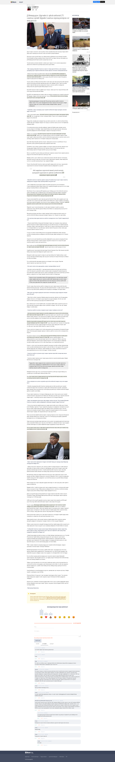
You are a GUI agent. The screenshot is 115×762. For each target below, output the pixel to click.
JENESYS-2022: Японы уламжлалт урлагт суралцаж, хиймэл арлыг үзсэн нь (81, 108)
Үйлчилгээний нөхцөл (34, 756)
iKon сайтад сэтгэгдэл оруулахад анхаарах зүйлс (43, 637)
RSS (66, 756)
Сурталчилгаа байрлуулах (53, 756)
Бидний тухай (27, 756)
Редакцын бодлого (44, 756)
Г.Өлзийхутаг (35, 7)
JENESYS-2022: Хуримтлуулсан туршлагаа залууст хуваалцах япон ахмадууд (81, 50)
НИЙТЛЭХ (37, 640)
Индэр (21, 2)
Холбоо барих (61, 756)
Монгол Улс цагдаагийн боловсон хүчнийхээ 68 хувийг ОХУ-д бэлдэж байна (81, 31)
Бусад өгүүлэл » (76, 112)
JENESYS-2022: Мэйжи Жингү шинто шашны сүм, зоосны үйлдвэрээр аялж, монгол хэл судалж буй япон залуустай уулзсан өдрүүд (81, 90)
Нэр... (35, 626)
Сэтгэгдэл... (37, 631)
